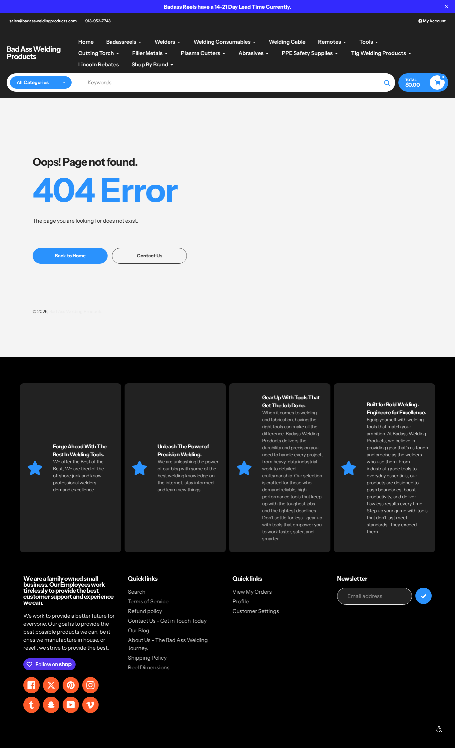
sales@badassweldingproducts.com (43, 20)
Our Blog (138, 630)
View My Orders (252, 591)
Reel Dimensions (149, 667)
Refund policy (145, 611)
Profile (240, 601)
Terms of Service (148, 601)
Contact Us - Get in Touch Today (167, 620)
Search (137, 591)
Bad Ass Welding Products (34, 53)
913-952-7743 (98, 20)
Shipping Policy (147, 657)
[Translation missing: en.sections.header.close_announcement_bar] (446, 6)
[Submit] (423, 596)
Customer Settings (255, 611)
